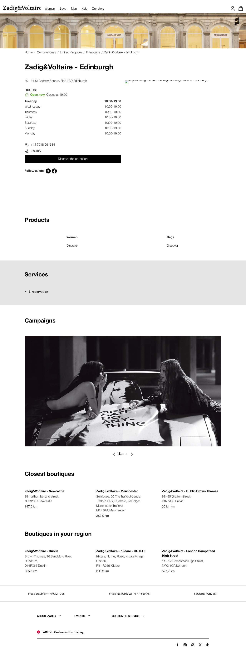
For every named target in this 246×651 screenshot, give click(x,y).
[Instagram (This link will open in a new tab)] (185, 644)
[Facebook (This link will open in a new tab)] (177, 644)
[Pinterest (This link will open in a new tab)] (192, 644)
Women (50, 8)
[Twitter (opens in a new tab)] (48, 171)
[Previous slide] (114, 454)
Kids (84, 8)
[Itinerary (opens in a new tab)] (166, 80)
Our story (98, 8)
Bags (63, 8)
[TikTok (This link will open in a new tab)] (207, 644)
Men (74, 8)
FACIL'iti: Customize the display (62, 632)
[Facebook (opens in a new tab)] (54, 171)
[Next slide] (131, 454)
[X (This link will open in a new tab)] (200, 644)
